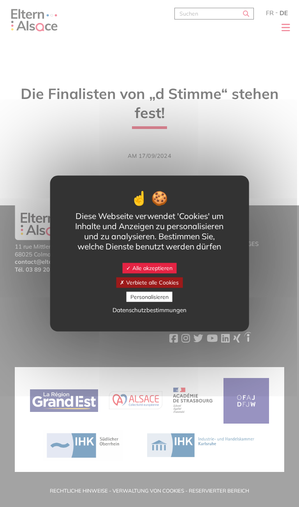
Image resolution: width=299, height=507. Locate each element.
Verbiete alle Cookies (152, 282)
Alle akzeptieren (151, 268)
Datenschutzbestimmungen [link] (149, 310)
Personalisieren (149, 296)
